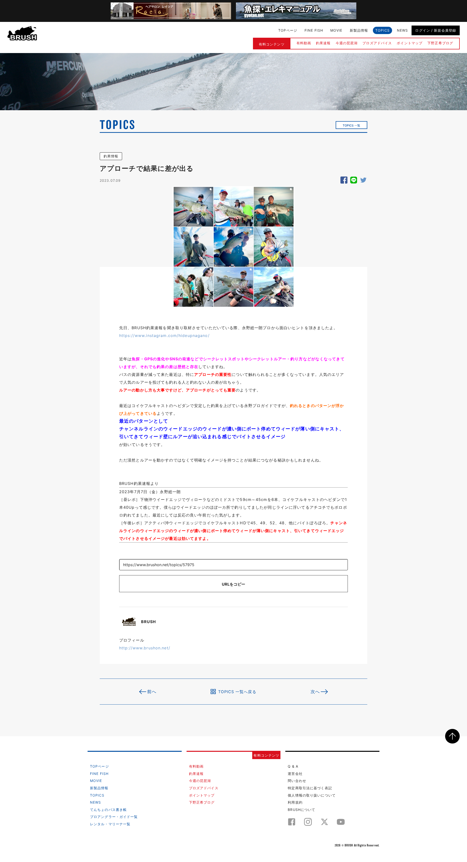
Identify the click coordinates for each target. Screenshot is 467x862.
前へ (151, 691)
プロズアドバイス (377, 43)
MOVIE (336, 30)
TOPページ (287, 30)
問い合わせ (297, 781)
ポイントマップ (409, 43)
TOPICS (382, 30)
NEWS (402, 30)
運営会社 (295, 773)
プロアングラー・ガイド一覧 (114, 817)
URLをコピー (233, 584)
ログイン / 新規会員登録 (435, 30)
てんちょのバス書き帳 (108, 810)
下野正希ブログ (440, 43)
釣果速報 (323, 43)
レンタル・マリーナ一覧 (110, 824)
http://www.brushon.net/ (144, 647)
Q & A (293, 766)
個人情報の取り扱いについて (312, 795)
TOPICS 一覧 (351, 125)
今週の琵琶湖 (347, 43)
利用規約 (295, 802)
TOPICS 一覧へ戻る (237, 691)
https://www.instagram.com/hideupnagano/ (164, 335)
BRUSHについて (301, 810)
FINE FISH (314, 30)
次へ (315, 691)
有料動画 (303, 43)
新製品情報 (359, 30)
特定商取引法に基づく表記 (310, 788)
